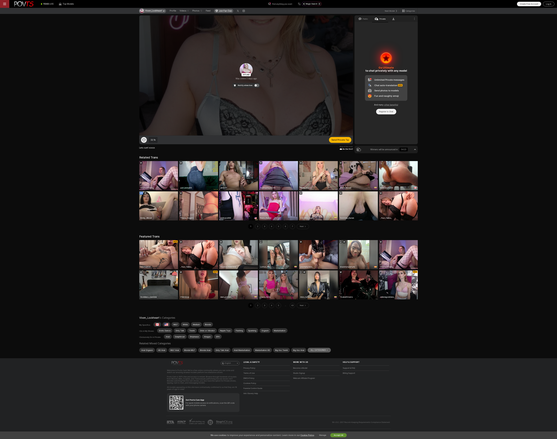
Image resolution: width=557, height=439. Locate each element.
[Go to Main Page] (23, 4)
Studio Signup (299, 373)
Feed (208, 10)
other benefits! (391, 105)
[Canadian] (157, 324)
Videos (184, 10)
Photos (197, 10)
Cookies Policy (249, 383)
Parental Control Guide (252, 388)
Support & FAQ (349, 368)
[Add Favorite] (144, 140)
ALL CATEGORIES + (319, 350)
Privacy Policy (249, 368)
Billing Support (349, 373)
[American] (166, 324)
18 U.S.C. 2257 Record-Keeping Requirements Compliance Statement (361, 422)
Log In (548, 4)
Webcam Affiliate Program (304, 378)
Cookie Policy (307, 435)
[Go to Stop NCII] (224, 422)
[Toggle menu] (4, 4)
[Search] (299, 4)
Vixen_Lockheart (149, 317)
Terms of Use (249, 373)
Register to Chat (386, 111)
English (228, 363)
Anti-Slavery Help (250, 393)
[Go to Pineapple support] (211, 422)
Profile (173, 10)
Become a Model (300, 368)
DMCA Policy (248, 378)
